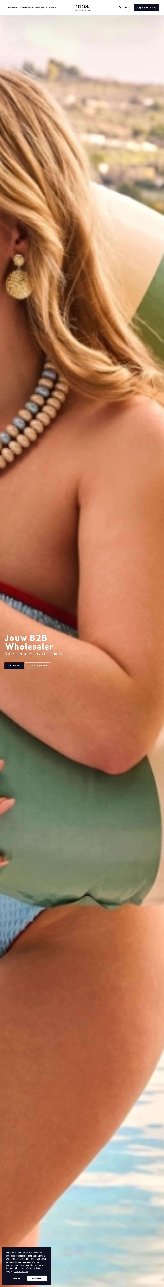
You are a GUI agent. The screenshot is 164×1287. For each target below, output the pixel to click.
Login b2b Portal (146, 8)
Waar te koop (26, 8)
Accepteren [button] (37, 1278)
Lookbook (11, 8)
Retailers (39, 8)
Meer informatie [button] (21, 1272)
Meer (51, 8)
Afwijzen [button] (16, 1278)
